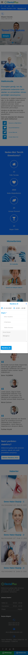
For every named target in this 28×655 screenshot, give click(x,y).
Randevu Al (6, 348)
